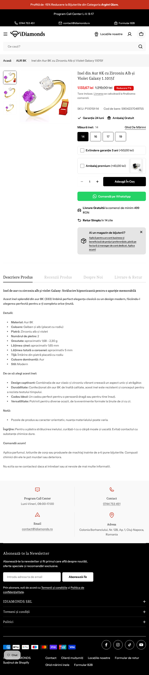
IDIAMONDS (22, 658)
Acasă (7, 60)
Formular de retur (127, 658)
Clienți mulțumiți (72, 658)
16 (95, 136)
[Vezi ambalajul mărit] (140, 170)
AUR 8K (21, 60)
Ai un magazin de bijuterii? (107, 232)
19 (120, 136)
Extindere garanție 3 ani (110, 150)
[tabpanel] (74, 379)
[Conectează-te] (129, 34)
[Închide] (141, 232)
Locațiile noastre (99, 658)
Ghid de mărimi (135, 127)
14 (82, 136)
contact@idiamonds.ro (37, 529)
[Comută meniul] (5, 34)
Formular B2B (83, 665)
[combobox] (74, 46)
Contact (50, 658)
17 (108, 136)
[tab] (18, 278)
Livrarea (98, 93)
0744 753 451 (111, 504)
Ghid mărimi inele (57, 665)
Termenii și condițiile (54, 587)
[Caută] (140, 46)
